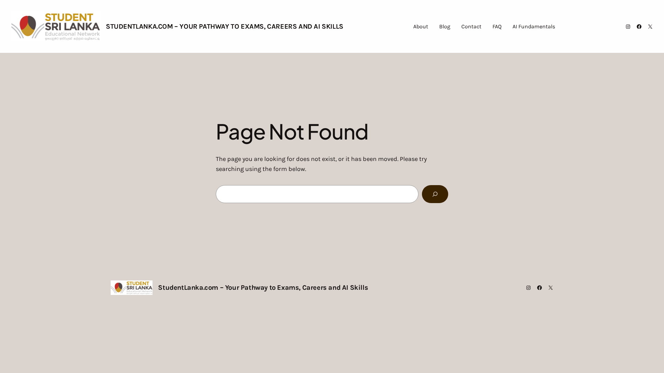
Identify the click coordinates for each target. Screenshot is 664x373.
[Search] (435, 194)
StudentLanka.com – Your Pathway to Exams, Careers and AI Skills (224, 26)
